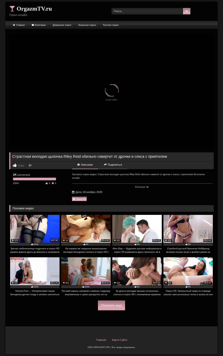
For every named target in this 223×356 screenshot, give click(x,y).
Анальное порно (87, 25)
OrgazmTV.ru (33, 8)
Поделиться (114, 164)
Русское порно (111, 25)
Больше (140, 187)
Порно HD (81, 199)
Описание (86, 164)
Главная (20, 25)
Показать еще (111, 305)
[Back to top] (212, 346)
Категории (40, 25)
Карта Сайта (119, 340)
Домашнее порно (62, 25)
